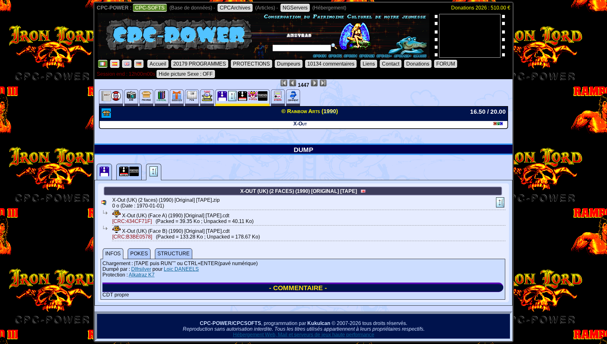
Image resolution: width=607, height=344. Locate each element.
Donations (417, 64)
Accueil (158, 64)
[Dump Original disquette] (104, 172)
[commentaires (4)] (293, 97)
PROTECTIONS (251, 64)
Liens (369, 64)
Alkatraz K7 (142, 274)
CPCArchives (235, 7)
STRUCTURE (173, 253)
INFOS (113, 253)
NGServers (295, 7)
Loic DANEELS (181, 269)
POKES (139, 253)
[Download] (116, 215)
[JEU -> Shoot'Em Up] (107, 116)
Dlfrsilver (141, 269)
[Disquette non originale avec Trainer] (129, 172)
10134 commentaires (330, 64)
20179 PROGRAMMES (199, 64)
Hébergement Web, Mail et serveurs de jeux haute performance (303, 334)
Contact (390, 64)
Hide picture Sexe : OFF (186, 74)
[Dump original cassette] (153, 172)
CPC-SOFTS (150, 7)
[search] (334, 46)
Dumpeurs (288, 64)
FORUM (445, 64)
